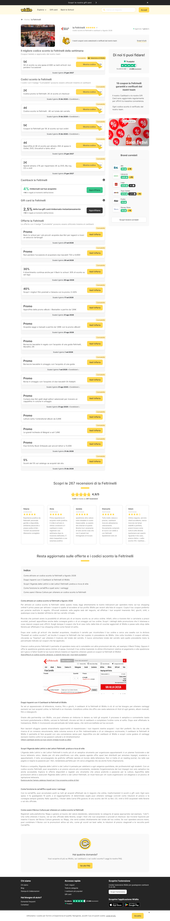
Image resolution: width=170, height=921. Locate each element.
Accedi (144, 10)
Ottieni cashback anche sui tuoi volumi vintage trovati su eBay (46, 740)
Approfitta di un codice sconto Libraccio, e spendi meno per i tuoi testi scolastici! (54, 655)
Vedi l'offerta (94, 234)
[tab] (63, 72)
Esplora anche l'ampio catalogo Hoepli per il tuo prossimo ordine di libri (50, 780)
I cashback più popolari (73, 891)
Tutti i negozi (69, 885)
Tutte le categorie (71, 888)
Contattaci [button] (25, 905)
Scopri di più (141, 41)
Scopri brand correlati (129, 220)
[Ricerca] (104, 10)
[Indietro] (22, 19)
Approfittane (94, 190)
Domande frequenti (28, 902)
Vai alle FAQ (85, 866)
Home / (27, 19)
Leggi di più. (111, 916)
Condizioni (74, 99)
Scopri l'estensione (118, 892)
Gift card (68, 894)
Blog (22, 888)
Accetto (137, 916)
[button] (63, 72)
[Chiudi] (147, 2)
